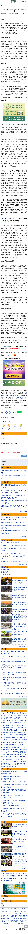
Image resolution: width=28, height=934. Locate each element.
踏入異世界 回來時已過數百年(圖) (11, 553)
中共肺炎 (3, 713)
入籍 (14, 757)
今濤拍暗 (8, 873)
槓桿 (14, 737)
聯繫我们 (16, 911)
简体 (23, 1)
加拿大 (3, 759)
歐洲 (21, 921)
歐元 (7, 740)
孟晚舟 (5, 727)
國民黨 (20, 715)
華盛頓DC (17, 921)
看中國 (6, 346)
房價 (4, 744)
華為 (17, 725)
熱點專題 (5, 567)
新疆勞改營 (21, 752)
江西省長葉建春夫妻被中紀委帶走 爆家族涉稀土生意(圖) (19, 590)
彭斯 (16, 727)
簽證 (8, 757)
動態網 (22, 918)
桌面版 (4, 909)
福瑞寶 (12, 918)
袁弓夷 (17, 720)
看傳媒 (7, 918)
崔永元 (15, 730)
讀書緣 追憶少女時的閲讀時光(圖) (11, 561)
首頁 (2, 5)
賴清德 (21, 713)
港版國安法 (11, 722)
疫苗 (22, 722)
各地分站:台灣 (6, 921)
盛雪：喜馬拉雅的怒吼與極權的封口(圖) (13, 693)
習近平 (11, 718)
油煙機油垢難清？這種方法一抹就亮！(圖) (13, 782)
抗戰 (16, 759)
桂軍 (13, 759)
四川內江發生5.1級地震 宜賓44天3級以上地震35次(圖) (19, 626)
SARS (16, 752)
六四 (16, 722)
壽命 (10, 766)
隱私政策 (4, 911)
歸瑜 (24, 873)
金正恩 (21, 725)
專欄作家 (5, 871)
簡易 (12, 873)
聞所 (2, 218)
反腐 (17, 732)
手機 (20, 764)
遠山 (5, 876)
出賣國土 (20, 718)
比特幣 (3, 740)
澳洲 (7, 759)
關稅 (8, 727)
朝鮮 (23, 735)
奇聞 (2, 766)
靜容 (8, 878)
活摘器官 (7, 749)
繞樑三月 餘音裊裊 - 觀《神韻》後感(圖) (12, 522)
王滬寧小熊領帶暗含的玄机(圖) (10, 806)
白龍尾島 (7, 752)
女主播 (8, 754)
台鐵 (23, 715)
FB (21, 735)
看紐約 (3, 918)
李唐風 (18, 876)
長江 (10, 720)
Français (11, 923)
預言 (24, 764)
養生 (16, 766)
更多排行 (24, 819)
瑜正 (16, 878)
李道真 (21, 873)
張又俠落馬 (4, 572)
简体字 (6, 923)
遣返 (5, 757)
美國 (19, 727)
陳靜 (14, 876)
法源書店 (19, 916)
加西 (24, 921)
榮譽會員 (11, 395)
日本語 (22, 923)
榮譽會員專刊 (7, 540)
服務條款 (23, 909)
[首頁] (13, 2)
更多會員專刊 (23, 564)
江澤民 (11, 730)
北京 (19, 742)
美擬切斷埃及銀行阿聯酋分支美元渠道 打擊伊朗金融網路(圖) (19, 612)
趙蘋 (2, 878)
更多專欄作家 (23, 883)
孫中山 (20, 759)
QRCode (14, 412)
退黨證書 (17, 918)
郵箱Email (3, 903)
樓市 (20, 740)
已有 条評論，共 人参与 (9, 443)
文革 (13, 766)
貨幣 (20, 737)
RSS (20, 913)
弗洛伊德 (7, 725)
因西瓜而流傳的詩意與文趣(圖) (10, 542)
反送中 (5, 732)
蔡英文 (15, 742)
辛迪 (11, 880)
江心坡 (12, 752)
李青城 (12, 878)
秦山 (5, 878)
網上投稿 (23, 911)
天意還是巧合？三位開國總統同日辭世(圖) (13, 545)
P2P (19, 744)
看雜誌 (25, 916)
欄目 (2, 898)
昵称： (3, 438)
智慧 (14, 764)
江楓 (19, 878)
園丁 (22, 876)
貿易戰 (6, 718)
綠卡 (17, 757)
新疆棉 (6, 720)
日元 (10, 740)
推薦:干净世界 (5, 916)
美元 (17, 737)
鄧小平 (10, 761)
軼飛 (2, 876)
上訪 (18, 747)
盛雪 (25, 876)
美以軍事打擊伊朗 (6, 569)
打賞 (18, 13)
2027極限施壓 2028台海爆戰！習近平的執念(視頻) (19, 841)
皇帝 (22, 761)
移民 (17, 754)
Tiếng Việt (17, 923)
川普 (17, 713)
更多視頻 (24, 868)
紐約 (12, 921)
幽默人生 (10, 764)
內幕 (23, 730)
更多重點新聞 (23, 646)
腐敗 (14, 732)
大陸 (16, 744)
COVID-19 (9, 715)
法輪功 (22, 747)
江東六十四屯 (14, 749)
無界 (25, 918)
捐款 (10, 911)
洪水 (13, 720)
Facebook (9, 913)
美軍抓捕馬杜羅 (6, 575)
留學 (24, 754)
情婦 (11, 732)
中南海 (19, 730)
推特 (15, 913)
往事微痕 (21, 720)
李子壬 (23, 878)
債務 (11, 737)
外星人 (6, 766)
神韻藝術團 (13, 916)
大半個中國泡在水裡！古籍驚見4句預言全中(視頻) (19, 834)
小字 (26, 13)
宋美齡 (5, 761)
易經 (5, 764)
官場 (24, 732)
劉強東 (23, 742)
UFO (11, 725)
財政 (23, 740)
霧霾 (21, 744)
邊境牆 (12, 727)
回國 (11, 757)
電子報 (10, 909)
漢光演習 (15, 715)
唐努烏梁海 (21, 749)
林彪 (13, 761)
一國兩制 (8, 735)
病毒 (4, 715)
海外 (24, 757)
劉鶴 (2, 730)
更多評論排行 (23, 511)
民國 (10, 759)
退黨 (19, 722)
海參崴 (8, 742)
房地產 (17, 740)
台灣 (11, 742)
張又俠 (15, 718)
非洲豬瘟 (11, 744)
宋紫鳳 (3, 873)
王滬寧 (6, 730)
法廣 (12, 735)
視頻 (3, 822)
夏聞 (8, 876)
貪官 (8, 732)
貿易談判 (24, 727)
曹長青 (8, 880)
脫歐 (5, 737)
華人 (14, 754)
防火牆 (6, 747)
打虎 (20, 732)
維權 (10, 747)
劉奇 (16, 761)
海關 (2, 757)
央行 (8, 737)
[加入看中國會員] (14, 378)
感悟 (17, 764)
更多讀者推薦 (23, 536)
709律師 (14, 747)
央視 (11, 754)
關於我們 (16, 909)
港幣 (13, 740)
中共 (14, 725)
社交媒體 (17, 735)
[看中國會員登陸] (14, 383)
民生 (21, 757)
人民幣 (25, 737)
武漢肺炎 (12, 713)
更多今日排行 (23, 696)
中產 (4, 742)
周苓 (11, 876)
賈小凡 (16, 873)
